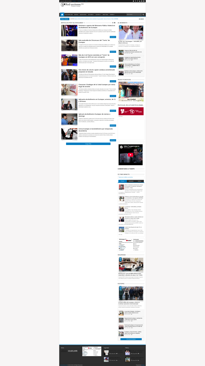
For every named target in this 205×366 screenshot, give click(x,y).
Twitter (133, 1)
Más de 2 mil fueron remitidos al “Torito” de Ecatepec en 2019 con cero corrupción (94, 56)
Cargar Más (88, 143)
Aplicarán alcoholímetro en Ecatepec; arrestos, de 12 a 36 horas (97, 100)
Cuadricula (113, 23)
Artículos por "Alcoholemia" (72, 23)
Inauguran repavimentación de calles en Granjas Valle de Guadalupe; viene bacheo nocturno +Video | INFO (133, 58)
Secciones (90, 14)
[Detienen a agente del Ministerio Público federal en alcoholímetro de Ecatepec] (69, 30)
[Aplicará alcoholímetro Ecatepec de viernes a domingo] (69, 119)
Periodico (74, 1)
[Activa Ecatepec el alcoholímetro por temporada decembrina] (69, 133)
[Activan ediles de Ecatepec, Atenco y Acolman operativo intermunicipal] (131, 293)
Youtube (142, 1)
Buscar (143, 14)
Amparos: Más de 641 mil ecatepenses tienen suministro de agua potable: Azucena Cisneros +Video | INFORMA (96, 18)
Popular (122, 181)
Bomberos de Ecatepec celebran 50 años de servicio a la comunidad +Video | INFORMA (133, 71)
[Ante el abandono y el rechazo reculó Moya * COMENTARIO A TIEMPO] (121, 66)
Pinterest (144, 1)
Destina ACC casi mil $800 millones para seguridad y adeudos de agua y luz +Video (130, 274)
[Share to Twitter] (64, 33)
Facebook (135, 1)
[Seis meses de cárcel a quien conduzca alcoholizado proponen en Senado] (69, 74)
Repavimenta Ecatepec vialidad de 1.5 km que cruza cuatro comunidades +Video (133, 318)
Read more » (112, 36)
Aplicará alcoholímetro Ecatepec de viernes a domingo (94, 115)
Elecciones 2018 (69, 14)
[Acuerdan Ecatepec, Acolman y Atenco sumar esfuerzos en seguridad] (121, 313)
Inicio (62, 15)
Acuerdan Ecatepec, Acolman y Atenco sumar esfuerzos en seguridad (132, 312)
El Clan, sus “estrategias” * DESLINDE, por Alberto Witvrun (130, 42)
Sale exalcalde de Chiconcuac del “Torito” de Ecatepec (94, 41)
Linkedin (140, 1)
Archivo (76, 14)
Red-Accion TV (81, 1)
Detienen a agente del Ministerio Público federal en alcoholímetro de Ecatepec (97, 26)
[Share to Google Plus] (65, 33)
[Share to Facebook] (62, 33)
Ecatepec (98, 14)
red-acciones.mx (63, 365)
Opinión (112, 14)
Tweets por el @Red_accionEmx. (126, 177)
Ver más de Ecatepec (131, 339)
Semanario (131, 181)
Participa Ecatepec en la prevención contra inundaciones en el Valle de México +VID (134, 325)
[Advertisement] (115, 7)
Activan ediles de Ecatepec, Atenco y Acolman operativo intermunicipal (129, 302)
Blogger (143, 365)
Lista (115, 23)
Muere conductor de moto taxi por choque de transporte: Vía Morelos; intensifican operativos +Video (134, 186)
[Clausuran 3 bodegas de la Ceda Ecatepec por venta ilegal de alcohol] (69, 89)
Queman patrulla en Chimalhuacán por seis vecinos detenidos (115, 358)
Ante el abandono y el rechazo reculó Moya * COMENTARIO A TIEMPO (132, 64)
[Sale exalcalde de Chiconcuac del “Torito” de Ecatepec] (69, 45)
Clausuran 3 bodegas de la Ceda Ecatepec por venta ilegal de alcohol (97, 85)
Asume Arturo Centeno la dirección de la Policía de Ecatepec (116, 351)
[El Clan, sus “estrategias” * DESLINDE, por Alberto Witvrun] (131, 32)
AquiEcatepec (83, 14)
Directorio (105, 14)
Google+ (138, 1)
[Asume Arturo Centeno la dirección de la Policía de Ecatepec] (106, 352)
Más (86, 1)
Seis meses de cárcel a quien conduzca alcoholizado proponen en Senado (97, 71)
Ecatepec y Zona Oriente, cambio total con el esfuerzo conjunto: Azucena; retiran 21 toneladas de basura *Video (133, 332)
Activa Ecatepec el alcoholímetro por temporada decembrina (96, 130)
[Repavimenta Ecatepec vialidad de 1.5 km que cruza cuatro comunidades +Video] (121, 320)
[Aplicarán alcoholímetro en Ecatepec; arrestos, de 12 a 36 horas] (69, 104)
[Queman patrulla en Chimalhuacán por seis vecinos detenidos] (106, 359)
